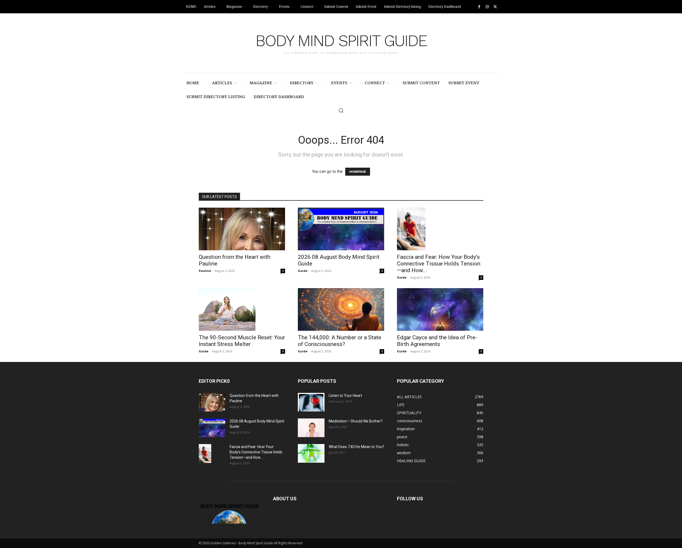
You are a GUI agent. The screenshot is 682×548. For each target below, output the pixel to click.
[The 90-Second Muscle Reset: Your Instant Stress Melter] (242, 309)
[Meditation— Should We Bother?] (311, 427)
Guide (302, 271)
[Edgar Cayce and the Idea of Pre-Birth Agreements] (440, 309)
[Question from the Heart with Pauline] (242, 229)
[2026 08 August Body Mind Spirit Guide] (341, 229)
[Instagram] (487, 6)
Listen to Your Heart (345, 395)
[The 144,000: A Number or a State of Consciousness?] (341, 309)
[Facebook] (479, 6)
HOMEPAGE (357, 172)
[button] (341, 110)
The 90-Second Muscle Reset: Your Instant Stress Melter (242, 340)
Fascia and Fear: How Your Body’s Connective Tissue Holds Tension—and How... (438, 263)
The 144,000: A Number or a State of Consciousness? (339, 340)
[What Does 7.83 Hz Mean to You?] (311, 453)
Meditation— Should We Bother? (356, 421)
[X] (495, 6)
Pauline (205, 271)
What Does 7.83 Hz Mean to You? (356, 447)
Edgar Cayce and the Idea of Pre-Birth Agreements (437, 340)
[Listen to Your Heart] (311, 402)
